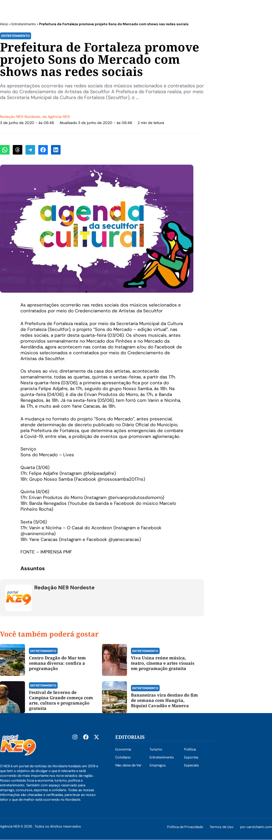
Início (4, 24)
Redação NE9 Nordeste (20, 116)
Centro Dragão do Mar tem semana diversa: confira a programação (57, 663)
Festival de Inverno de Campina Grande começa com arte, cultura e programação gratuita (61, 700)
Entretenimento (23, 24)
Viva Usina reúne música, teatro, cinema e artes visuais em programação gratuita (162, 663)
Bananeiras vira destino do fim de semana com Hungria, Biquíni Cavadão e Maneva (164, 700)
